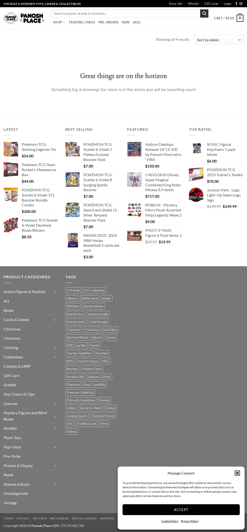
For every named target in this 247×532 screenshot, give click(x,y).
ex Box (81, 345)
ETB (70, 345)
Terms (9, 518)
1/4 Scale (73, 290)
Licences (11, 403)
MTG (70, 361)
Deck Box (110, 330)
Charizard (73, 330)
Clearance (12, 338)
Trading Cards (82, 22)
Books (9, 310)
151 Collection (94, 290)
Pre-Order (12, 456)
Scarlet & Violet (90, 408)
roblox (71, 408)
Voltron (72, 432)
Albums (72, 298)
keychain (102, 353)
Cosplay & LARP (17, 366)
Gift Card (11, 375)
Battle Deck (90, 298)
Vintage (10, 502)
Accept (181, 509)
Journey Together (79, 353)
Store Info (175, 4)
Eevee (111, 337)
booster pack (76, 322)
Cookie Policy (169, 521)
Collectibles (13, 357)
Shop (57, 22)
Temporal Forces (103, 416)
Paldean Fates (92, 369)
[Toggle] (55, 291)
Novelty (10, 428)
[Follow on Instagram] (241, 4)
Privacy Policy (190, 521)
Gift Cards (211, 4)
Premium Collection (80, 392)
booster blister (93, 306)
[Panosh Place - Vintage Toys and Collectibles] (24, 18)
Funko (95, 345)
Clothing (11, 347)
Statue (110, 408)
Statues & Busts (17, 484)
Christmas (12, 329)
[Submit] (204, 13)
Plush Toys (12, 437)
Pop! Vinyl (12, 447)
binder (106, 298)
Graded (10, 384)
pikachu (93, 377)
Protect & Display (18, 465)
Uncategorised (16, 493)
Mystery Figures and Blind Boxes (25, 415)
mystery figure (88, 361)
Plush (107, 377)
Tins (70, 424)
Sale (136, 22)
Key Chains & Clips (19, 394)
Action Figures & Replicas (25, 291)
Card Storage (98, 322)
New (126, 22)
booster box (75, 314)
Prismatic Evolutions (81, 400)
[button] (237, 473)
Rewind (104, 400)
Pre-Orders (108, 22)
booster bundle (98, 314)
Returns (40, 518)
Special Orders (84, 518)
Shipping (107, 518)
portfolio (99, 384)
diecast (98, 337)
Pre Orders (59, 518)
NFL (106, 361)
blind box (73, 306)
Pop (86, 384)
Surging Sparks (77, 416)
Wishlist (193, 4)
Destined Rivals (77, 337)
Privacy (23, 518)
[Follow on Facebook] (236, 4)
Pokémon (73, 384)
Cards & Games (16, 319)
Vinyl (104, 424)
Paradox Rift (75, 377)
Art (6, 301)
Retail (8, 474)
